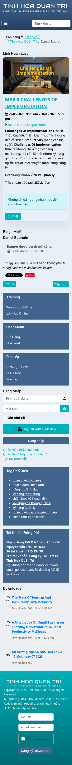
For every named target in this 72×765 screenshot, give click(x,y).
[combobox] (51, 23)
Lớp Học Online (17, 313)
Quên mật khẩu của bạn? (21, 450)
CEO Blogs (13, 373)
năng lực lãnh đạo (25, 489)
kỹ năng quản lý (23, 508)
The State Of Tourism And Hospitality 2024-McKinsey (32, 599)
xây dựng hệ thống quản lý (31, 503)
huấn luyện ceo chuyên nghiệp (34, 512)
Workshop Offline (19, 307)
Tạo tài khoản (13, 459)
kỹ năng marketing (26, 494)
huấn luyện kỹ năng (26, 480)
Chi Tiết (12, 216)
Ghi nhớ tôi (16, 418)
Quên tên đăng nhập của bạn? (25, 454)
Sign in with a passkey (39, 429)
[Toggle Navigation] (6, 23)
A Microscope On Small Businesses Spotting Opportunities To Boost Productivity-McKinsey (38, 627)
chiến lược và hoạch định (30, 498)
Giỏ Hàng (13, 337)
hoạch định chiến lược (28, 485)
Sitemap (12, 379)
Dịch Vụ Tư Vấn (17, 367)
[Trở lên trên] (65, 758)
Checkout (13, 343)
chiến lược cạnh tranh (28, 517)
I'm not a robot (38, 738)
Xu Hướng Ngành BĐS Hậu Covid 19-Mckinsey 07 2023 (37, 654)
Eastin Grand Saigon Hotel (26, 125)
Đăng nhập (36, 441)
